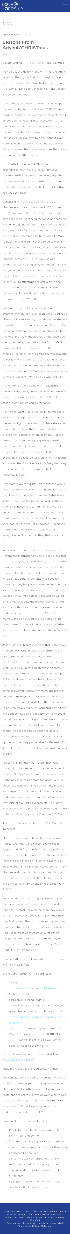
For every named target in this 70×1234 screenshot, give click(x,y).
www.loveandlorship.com (18, 1059)
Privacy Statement (42, 1226)
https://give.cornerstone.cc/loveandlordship (36, 988)
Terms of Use (25, 1226)
